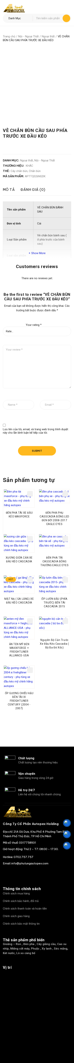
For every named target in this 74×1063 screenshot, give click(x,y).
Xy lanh (47, 948)
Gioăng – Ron (12, 944)
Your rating (34, 325)
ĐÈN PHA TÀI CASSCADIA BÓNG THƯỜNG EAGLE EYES (54, 561)
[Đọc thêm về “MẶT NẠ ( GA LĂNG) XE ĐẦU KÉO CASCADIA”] (30, 580)
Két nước (9, 953)
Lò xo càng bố (25, 953)
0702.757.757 (23, 857)
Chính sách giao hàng (16, 916)
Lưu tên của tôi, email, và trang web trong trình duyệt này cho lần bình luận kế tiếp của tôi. (35, 431)
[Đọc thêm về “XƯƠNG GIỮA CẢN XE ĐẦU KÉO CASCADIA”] (30, 539)
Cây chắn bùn (19, 171)
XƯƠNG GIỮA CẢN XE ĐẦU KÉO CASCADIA (19, 559)
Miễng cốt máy (19, 948)
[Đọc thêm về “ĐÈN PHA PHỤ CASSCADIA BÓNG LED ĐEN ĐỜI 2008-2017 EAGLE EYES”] (65, 494)
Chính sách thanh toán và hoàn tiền (25, 908)
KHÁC (29, 165)
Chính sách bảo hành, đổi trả (21, 901)
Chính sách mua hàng (16, 893)
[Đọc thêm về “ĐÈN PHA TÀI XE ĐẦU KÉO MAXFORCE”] (30, 494)
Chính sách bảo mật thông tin (21, 923)
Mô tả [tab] (9, 189)
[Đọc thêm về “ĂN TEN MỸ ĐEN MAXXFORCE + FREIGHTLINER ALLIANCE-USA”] (30, 621)
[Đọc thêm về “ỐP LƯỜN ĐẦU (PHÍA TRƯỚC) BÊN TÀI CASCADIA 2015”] (65, 580)
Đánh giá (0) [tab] (32, 189)
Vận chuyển (26, 773)
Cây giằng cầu (46, 944)
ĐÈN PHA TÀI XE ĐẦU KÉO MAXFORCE (19, 514)
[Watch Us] (17, 873)
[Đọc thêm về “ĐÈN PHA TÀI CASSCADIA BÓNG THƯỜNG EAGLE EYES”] (65, 539)
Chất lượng (26, 758)
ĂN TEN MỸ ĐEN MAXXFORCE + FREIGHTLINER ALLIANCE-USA (19, 650)
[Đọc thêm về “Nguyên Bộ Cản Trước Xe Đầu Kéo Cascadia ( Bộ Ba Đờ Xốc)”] (65, 621)
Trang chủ (9, 36)
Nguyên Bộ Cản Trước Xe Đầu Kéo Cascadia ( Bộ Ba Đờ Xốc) (54, 643)
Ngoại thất (48, 36)
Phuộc (35, 948)
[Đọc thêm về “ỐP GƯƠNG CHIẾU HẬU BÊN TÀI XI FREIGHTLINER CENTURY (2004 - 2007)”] (30, 670)
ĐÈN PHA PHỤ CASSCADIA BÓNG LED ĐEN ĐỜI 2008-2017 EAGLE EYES (54, 518)
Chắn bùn (35, 171)
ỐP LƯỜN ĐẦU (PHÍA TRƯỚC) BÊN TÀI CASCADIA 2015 (54, 602)
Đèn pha (28, 944)
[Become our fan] (6, 873)
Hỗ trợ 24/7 (26, 790)
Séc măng (60, 948)
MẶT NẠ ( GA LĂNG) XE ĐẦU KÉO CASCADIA (19, 600)
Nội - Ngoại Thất (28, 36)
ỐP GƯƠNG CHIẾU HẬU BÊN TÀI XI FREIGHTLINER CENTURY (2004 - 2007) (19, 701)
